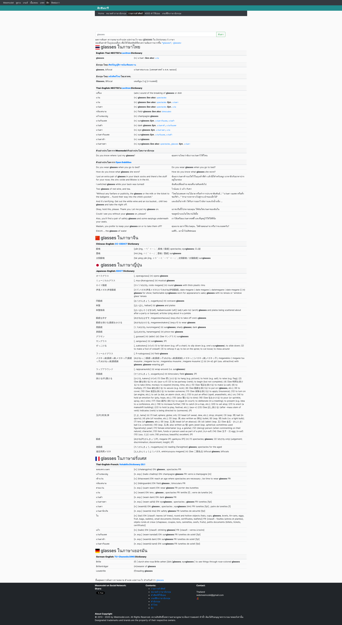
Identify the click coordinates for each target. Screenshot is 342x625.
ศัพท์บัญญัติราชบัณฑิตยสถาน (122, 64)
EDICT (119, 271)
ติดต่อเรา (55, 2)
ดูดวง (18, 2)
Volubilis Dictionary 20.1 (132, 464)
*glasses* (166, 42)
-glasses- (177, 42)
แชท (42, 2)
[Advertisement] (171, 23)
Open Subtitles (123, 162)
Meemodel (8, 2)
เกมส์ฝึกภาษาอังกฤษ (171, 13)
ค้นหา (221, 34)
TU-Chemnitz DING (124, 556)
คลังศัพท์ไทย (114, 76)
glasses (160, 580)
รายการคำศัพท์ (135, 13)
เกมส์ (25, 2)
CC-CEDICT (121, 243)
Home (101, 13)
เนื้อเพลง (34, 2)
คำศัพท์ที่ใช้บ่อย (158, 595)
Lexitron (126, 53)
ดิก (47, 2)
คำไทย (154, 604)
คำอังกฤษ (155, 601)
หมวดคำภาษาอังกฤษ (116, 13)
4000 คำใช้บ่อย (152, 13)
